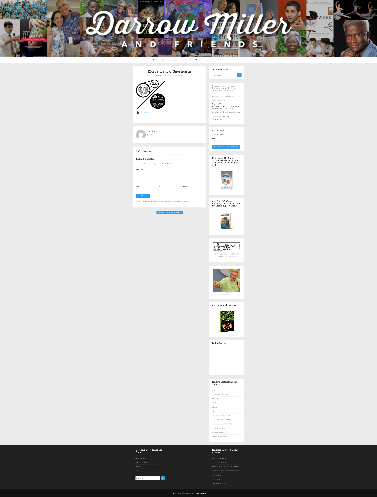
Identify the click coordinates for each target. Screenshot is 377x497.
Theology (209, 60)
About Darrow (226, 293)
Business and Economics (220, 394)
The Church (215, 399)
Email (160, 187)
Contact (137, 466)
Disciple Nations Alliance (220, 462)
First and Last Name (219, 130)
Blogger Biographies (141, 462)
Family (214, 411)
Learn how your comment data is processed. (175, 202)
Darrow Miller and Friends (185, 493)
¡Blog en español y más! (219, 458)
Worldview (220, 60)
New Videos (216, 479)
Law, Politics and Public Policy (221, 420)
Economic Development (170, 60)
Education (215, 407)
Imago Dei (187, 60)
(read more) (232, 256)
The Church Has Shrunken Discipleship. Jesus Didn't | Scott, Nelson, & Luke (226, 114)
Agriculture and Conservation (221, 415)
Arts (213, 390)
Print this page (144, 112)
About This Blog (140, 458)
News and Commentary (219, 428)
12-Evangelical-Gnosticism (169, 71)
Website (151, 134)
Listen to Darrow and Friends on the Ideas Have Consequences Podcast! (225, 88)
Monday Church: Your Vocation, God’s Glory (226, 466)
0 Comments (179, 75)
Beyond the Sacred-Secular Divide (169, 213)
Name (138, 187)
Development (216, 403)
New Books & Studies (219, 483)
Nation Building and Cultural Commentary (225, 424)
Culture (155, 60)
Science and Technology (219, 432)
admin (160, 75)
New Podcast (216, 475)
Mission (198, 60)
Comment (139, 169)
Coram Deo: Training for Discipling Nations (225, 471)
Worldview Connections (219, 437)
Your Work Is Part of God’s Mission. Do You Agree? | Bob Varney (226, 98)
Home (137, 471)
